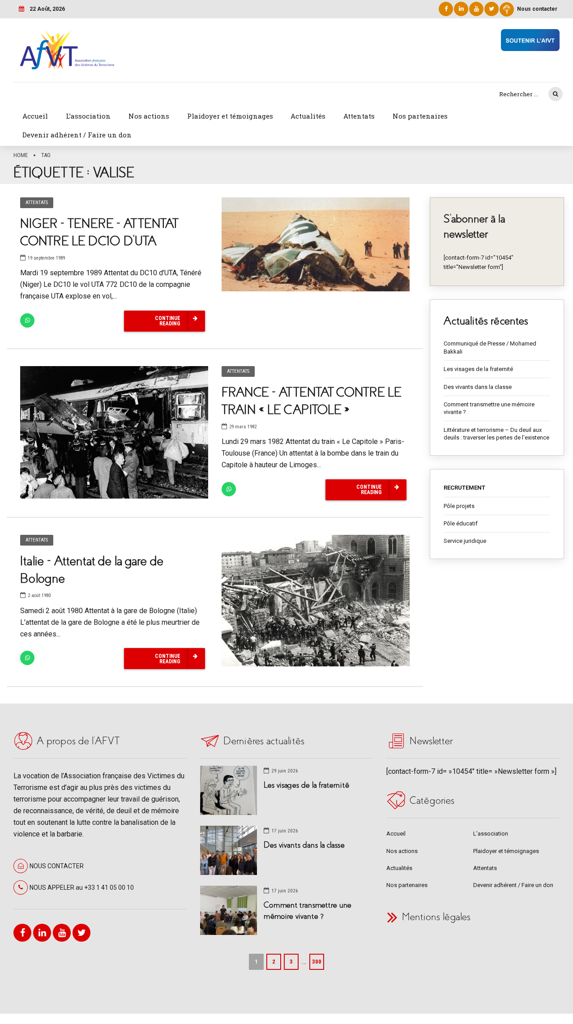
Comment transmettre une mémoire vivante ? (489, 408)
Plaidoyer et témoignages (230, 115)
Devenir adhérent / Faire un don (77, 134)
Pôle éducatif (461, 523)
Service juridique (465, 541)
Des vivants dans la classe (478, 387)
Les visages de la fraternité (478, 369)
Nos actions (148, 115)
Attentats (359, 115)
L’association (88, 115)
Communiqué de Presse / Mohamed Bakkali (490, 347)
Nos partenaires (420, 115)
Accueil (35, 115)
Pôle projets (459, 506)
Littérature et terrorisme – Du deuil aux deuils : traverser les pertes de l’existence (496, 434)
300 (316, 961)
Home (20, 155)
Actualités (308, 115)
